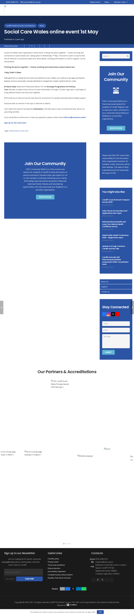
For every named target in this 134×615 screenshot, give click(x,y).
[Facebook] (104, 314)
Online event (14, 131)
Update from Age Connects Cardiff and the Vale (113, 247)
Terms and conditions (56, 565)
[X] (113, 314)
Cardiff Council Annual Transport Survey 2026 (116, 201)
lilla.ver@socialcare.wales (75, 117)
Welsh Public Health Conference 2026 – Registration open (115, 236)
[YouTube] (117, 314)
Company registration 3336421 (107, 574)
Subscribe (29, 579)
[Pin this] (41, 46)
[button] (119, 2)
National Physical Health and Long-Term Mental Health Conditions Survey (114, 224)
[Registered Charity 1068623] (93, 571)
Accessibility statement (57, 571)
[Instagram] (109, 314)
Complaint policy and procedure (60, 575)
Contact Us (105, 292)
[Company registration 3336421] (93, 574)
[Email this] (21, 46)
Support (104, 287)
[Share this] (26, 46)
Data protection (54, 568)
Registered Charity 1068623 (106, 571)
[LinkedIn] (107, 580)
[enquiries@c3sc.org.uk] (93, 562)
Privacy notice (53, 562)
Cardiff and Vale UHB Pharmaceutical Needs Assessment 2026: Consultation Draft (115, 261)
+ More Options (9, 579)
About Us (104, 281)
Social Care (24, 131)
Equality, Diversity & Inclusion (59, 578)
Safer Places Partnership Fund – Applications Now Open (115, 212)
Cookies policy (53, 559)
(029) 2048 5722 (101, 559)
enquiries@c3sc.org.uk (104, 562)
